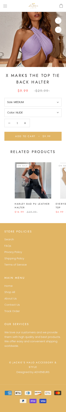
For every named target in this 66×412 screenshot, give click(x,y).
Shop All (9, 292)
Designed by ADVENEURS (33, 372)
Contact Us (12, 305)
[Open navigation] (5, 5)
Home (8, 286)
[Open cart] (61, 6)
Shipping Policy (14, 258)
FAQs (7, 246)
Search (9, 239)
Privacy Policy (13, 252)
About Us (10, 298)
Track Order (12, 311)
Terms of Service (15, 264)
